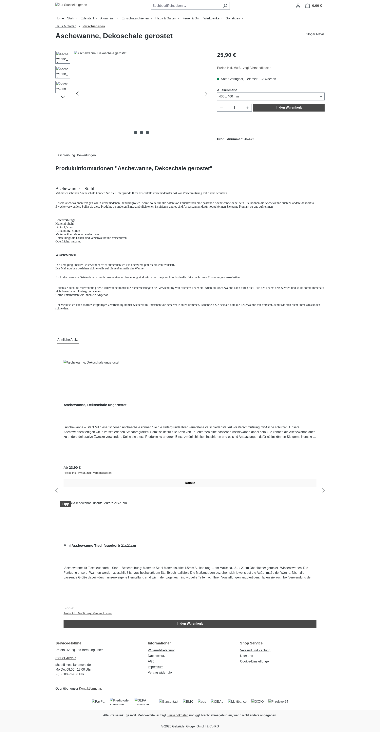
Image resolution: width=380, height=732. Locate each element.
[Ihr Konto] (298, 6)
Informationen (160, 643)
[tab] (65, 155)
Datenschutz (156, 656)
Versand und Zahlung (255, 650)
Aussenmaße (227, 90)
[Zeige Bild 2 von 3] (141, 132)
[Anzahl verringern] (221, 108)
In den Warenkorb (289, 107)
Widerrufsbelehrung (162, 650)
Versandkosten (177, 715)
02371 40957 (65, 658)
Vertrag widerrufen (161, 672)
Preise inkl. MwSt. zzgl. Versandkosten (244, 68)
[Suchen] (225, 6)
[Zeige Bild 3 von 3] (147, 132)
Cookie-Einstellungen (255, 661)
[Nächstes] (206, 93)
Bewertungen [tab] (86, 155)
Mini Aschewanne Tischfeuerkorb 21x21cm (100, 546)
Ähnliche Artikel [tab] (68, 339)
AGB (151, 661)
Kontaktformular (90, 688)
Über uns (246, 656)
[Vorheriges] (77, 93)
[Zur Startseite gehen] (71, 4)
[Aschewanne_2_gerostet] (141, 93)
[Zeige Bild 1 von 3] (135, 132)
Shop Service (251, 643)
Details (190, 483)
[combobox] (186, 6)
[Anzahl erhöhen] (248, 108)
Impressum (155, 667)
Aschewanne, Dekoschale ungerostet (95, 405)
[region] (132, 93)
